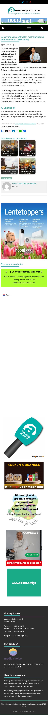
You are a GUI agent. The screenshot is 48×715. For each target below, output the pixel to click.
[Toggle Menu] (29, 28)
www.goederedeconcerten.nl (25, 124)
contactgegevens (21, 636)
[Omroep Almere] (3, 28)
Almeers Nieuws (6, 178)
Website (15, 187)
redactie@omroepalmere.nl (23, 282)
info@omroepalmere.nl (23, 696)
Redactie (17, 45)
